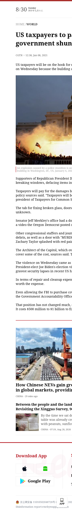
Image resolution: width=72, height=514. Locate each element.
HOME (20, 24)
